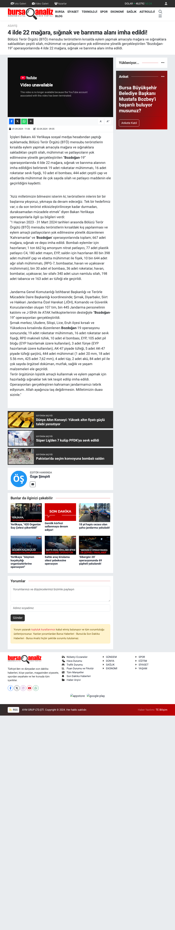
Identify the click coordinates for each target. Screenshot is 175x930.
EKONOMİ (117, 11)
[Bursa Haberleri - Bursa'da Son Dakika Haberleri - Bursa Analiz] (31, 14)
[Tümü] (162, 62)
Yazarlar (62, 3)
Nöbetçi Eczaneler (77, 657)
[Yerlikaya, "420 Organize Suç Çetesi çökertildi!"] (26, 512)
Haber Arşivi (74, 679)
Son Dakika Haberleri (79, 676)
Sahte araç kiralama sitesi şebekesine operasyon (57, 560)
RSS (15, 709)
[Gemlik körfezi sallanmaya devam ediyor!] (60, 512)
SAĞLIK (132, 11)
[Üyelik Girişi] (164, 3)
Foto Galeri (20, 3)
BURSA (59, 11)
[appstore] (78, 696)
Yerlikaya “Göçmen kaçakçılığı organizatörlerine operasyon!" (22, 562)
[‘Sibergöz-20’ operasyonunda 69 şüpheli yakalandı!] (94, 545)
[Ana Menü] (160, 16)
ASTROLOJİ (147, 11)
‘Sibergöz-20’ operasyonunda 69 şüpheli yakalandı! (90, 560)
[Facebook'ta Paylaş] (11, 121)
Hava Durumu (74, 660)
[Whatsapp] (36, 688)
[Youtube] (29, 688)
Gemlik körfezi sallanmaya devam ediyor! (56, 526)
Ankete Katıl (129, 123)
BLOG (59, 16)
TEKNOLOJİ (89, 11)
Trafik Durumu (75, 664)
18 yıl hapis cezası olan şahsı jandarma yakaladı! (94, 526)
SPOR (104, 11)
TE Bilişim (161, 709)
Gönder (18, 617)
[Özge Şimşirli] (19, 478)
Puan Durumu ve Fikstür (80, 668)
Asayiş (12, 25)
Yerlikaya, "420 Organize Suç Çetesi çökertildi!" (26, 526)
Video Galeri (42, 3)
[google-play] (96, 696)
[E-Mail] (33, 484)
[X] (17, 688)
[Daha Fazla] (30, 121)
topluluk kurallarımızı (43, 629)
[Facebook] (10, 688)
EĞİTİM (143, 660)
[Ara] (160, 12)
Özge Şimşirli (40, 476)
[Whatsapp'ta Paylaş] (24, 121)
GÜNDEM (111, 657)
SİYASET (73, 11)
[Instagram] (23, 688)
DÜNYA (110, 660)
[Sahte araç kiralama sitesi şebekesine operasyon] (60, 545)
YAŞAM (143, 668)
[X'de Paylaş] (18, 121)
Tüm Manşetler (75, 672)
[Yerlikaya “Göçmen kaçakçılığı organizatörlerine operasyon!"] (26, 545)
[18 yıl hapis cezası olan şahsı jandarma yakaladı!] (94, 512)
